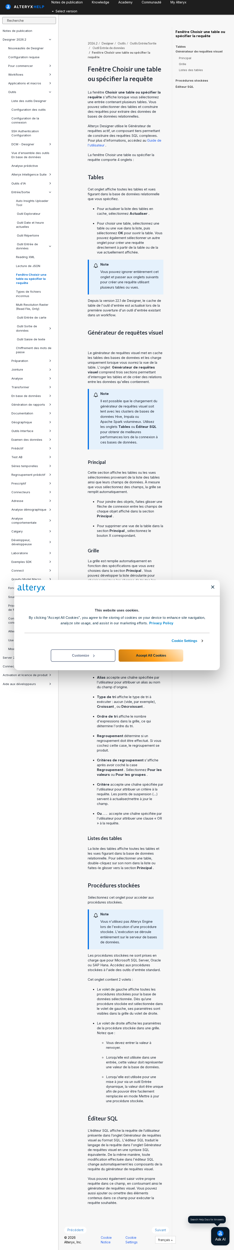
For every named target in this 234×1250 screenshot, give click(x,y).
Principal (185, 58)
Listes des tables (191, 70)
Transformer (20, 387)
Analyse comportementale (24, 520)
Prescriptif (18, 483)
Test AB (16, 457)
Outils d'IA (18, 183)
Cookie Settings (184, 641)
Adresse (17, 501)
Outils (12, 92)
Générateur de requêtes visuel (199, 51)
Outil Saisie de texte (30, 339)
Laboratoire (19, 553)
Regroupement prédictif (28, 474)
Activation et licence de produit (25, 675)
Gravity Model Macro (26, 579)
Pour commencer (20, 66)
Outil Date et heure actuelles (30, 225)
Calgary (17, 531)
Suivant (160, 1230)
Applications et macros (24, 83)
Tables (181, 46)
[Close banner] (212, 587)
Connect (17, 570)
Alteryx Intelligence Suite (29, 174)
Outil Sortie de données (26, 328)
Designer (108, 43)
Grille (182, 64)
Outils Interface (22, 431)
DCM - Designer (22, 144)
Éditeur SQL (185, 86)
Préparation (19, 361)
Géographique (21, 422)
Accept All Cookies (151, 655)
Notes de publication (17, 31)
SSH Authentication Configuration (25, 133)
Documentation (22, 413)
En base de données (26, 396)
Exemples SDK (21, 562)
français (164, 1240)
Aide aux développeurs (19, 684)
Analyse (17, 378)
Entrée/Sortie (20, 192)
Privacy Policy (161, 623)
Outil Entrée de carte (31, 317)
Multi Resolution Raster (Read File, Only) (32, 307)
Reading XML (25, 257)
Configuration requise (24, 57)
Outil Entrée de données (27, 246)
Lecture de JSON (28, 266)
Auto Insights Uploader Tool (32, 203)
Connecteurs (20, 492)
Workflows (15, 74)
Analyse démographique (28, 509)
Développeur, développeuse (21, 542)
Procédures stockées (192, 80)
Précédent (75, 1230)
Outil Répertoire (27, 235)
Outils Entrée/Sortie (143, 43)
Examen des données (26, 439)
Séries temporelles (24, 466)
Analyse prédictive (24, 166)
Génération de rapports (28, 404)
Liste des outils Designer (28, 101)
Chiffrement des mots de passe (33, 350)
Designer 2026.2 (14, 39)
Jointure (17, 369)
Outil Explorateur (28, 213)
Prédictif (17, 448)
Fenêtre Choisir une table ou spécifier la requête (31, 279)
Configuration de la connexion (25, 120)
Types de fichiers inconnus (28, 293)
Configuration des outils (28, 109)
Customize (80, 655)
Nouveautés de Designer (26, 48)
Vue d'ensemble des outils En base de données (30, 155)
